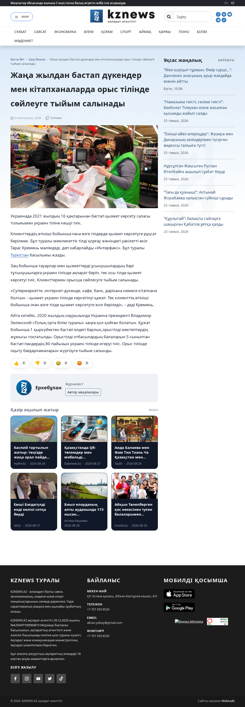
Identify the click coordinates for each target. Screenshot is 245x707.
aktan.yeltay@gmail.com (104, 622)
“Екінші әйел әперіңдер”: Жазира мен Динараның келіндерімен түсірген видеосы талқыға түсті (198, 139)
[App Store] (199, 594)
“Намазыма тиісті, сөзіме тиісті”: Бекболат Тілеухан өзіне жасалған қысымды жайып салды (195, 107)
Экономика (65, 31)
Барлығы (226, 60)
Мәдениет (23, 40)
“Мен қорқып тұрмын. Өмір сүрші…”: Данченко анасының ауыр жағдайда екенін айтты (198, 75)
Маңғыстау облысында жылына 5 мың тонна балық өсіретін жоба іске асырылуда (68, 3)
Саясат (40, 31)
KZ (232, 3)
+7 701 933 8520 (98, 609)
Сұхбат (20, 31)
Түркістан (20, 255)
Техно (183, 31)
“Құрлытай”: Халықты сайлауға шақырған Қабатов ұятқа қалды (193, 221)
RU (226, 3)
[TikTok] (224, 19)
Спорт (125, 31)
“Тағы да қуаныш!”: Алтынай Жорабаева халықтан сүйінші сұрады (198, 195)
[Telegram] (219, 19)
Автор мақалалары (83, 392)
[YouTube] (229, 13)
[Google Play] (199, 607)
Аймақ (145, 31)
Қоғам (107, 31)
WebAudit (228, 701)
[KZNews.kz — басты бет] (122, 16)
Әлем (89, 31)
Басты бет (17, 59)
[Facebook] (219, 13)
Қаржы (165, 31)
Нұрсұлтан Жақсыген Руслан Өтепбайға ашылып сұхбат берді (194, 168)
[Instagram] (224, 13)
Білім (202, 31)
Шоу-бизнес (37, 59)
